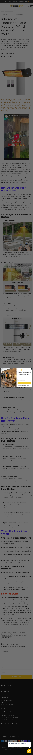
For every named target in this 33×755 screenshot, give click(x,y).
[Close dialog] (31, 369)
